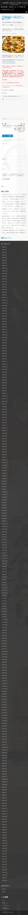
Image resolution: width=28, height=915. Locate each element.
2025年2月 (4, 295)
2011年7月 (4, 728)
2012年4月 (4, 704)
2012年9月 (4, 691)
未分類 (11, 24)
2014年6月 (4, 635)
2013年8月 (4, 662)
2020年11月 (5, 430)
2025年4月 (4, 289)
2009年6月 (4, 795)
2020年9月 (4, 436)
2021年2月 (4, 422)
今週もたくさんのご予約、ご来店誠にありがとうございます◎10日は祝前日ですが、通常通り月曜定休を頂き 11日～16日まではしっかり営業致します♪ (14, 204)
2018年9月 (4, 500)
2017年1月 (4, 553)
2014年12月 (5, 619)
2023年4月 (4, 353)
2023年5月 (4, 350)
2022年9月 (4, 372)
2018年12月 (5, 491)
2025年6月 (4, 284)
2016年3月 (4, 579)
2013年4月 (4, 672)
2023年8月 (4, 342)
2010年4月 (4, 768)
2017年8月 (4, 534)
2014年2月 (4, 646)
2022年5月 (4, 382)
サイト (3, 169)
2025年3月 (4, 292)
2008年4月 (4, 832)
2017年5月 (4, 542)
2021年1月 (4, 425)
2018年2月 (4, 518)
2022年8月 (4, 374)
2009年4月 (4, 800)
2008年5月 (4, 829)
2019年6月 (4, 476)
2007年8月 (4, 851)
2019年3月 (4, 483)
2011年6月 (4, 731)
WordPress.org (5, 908)
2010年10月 (5, 752)
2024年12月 (5, 300)
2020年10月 (5, 433)
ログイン (4, 900)
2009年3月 (4, 803)
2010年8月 (4, 758)
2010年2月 (4, 774)
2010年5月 (4, 766)
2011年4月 (4, 736)
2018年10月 (5, 497)
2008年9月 (4, 819)
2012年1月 (4, 712)
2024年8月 (4, 311)
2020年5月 (4, 446)
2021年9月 (4, 404)
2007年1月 (4, 867)
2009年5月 (4, 798)
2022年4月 (4, 385)
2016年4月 (4, 577)
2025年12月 (5, 268)
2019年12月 (5, 460)
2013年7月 (4, 664)
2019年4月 (4, 481)
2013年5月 (4, 670)
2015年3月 (4, 611)
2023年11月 (5, 334)
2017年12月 (5, 523)
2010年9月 (4, 755)
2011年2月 (4, 742)
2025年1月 (4, 297)
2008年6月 (4, 827)
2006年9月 (4, 877)
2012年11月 (5, 686)
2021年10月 (5, 401)
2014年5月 (4, 638)
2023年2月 (4, 358)
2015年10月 (5, 593)
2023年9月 (4, 340)
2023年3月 (4, 356)
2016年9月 (4, 563)
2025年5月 (4, 287)
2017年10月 (5, 529)
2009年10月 (5, 784)
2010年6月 (4, 763)
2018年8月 (4, 502)
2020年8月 (4, 438)
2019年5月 (4, 478)
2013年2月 (4, 678)
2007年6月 (4, 853)
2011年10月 (5, 720)
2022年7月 (4, 377)
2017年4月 (4, 545)
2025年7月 (4, 281)
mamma (19, 22)
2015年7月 (4, 601)
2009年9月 (4, 787)
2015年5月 (4, 606)
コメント (4, 143)
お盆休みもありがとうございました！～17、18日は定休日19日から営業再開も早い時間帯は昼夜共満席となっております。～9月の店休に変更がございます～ (14, 197)
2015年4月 (4, 609)
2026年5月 (4, 255)
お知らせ (4, 889)
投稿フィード (5, 902)
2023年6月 (4, 348)
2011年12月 (5, 715)
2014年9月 (4, 627)
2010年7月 (4, 760)
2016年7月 (4, 569)
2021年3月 (4, 420)
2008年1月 (4, 840)
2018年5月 (4, 510)
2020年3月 (4, 452)
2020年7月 (4, 441)
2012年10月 (5, 688)
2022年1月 (4, 393)
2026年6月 (4, 252)
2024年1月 (4, 329)
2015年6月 (4, 603)
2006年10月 (5, 875)
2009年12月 (5, 779)
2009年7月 (4, 792)
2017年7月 (4, 537)
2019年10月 (5, 465)
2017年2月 (4, 550)
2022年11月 (5, 366)
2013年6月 (4, 667)
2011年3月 (4, 739)
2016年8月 (4, 566)
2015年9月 (4, 595)
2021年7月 (4, 409)
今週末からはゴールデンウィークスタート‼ (7, 125)
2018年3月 (4, 515)
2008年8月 (4, 821)
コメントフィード (6, 905)
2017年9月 (4, 531)
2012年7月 (4, 696)
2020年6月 (4, 444)
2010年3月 (4, 771)
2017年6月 (4, 539)
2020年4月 (4, 449)
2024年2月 (4, 326)
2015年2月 (4, 614)
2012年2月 (4, 710)
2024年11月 (5, 303)
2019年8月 (4, 470)
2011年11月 (5, 718)
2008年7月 (4, 824)
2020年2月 (4, 454)
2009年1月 (4, 808)
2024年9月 (4, 308)
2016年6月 (4, 571)
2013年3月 (4, 675)
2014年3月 (4, 643)
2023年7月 (4, 345)
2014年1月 (4, 649)
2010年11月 (5, 750)
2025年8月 (4, 279)
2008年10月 (5, 816)
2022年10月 (5, 369)
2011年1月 (4, 744)
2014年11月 (5, 622)
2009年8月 (4, 790)
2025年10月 (5, 273)
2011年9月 (4, 723)
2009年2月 (4, 806)
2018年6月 (4, 507)
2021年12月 (5, 396)
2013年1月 (4, 680)
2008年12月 (5, 811)
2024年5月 (4, 319)
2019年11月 (5, 462)
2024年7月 (4, 313)
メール (4, 164)
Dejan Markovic (10, 912)
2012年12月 (5, 683)
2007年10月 (5, 848)
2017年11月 (5, 526)
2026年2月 (4, 263)
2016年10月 (5, 561)
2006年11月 (5, 872)
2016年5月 (4, 574)
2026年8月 (4, 247)
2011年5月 (4, 734)
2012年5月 (4, 702)
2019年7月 (4, 473)
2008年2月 (4, 837)
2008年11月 (5, 814)
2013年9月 (4, 659)
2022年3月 (4, 388)
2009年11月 (5, 782)
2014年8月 (4, 630)
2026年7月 (4, 249)
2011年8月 (4, 726)
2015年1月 (4, 617)
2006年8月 (4, 880)
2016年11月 (5, 558)
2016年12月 (5, 555)
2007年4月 (4, 859)
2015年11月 (5, 590)
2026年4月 (4, 257)
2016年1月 (4, 585)
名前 (3, 159)
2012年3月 (4, 707)
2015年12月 (5, 587)
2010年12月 (5, 747)
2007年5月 (4, 856)
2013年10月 (5, 657)
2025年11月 (5, 271)
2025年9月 (4, 276)
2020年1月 (4, 457)
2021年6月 (4, 412)
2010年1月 (4, 776)
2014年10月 (5, 625)
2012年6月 (4, 699)
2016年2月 (4, 582)
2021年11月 (5, 398)
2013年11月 (5, 654)
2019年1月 (4, 489)
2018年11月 (5, 494)
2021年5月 (4, 414)
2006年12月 (5, 869)
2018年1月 (4, 521)
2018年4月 (4, 513)
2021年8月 (4, 406)
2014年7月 (4, 633)
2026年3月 (4, 260)
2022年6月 (4, 380)
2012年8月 (4, 694)
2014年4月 (4, 640)
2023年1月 (4, 361)
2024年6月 (4, 316)
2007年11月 (5, 845)
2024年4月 (4, 321)
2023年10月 (5, 337)
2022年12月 (5, 364)
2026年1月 (4, 265)
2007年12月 (5, 843)
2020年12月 (5, 428)
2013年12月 (5, 651)
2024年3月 (4, 324)
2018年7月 (4, 505)
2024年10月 (5, 305)
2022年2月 (4, 390)
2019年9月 (4, 468)
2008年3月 (4, 835)
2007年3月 (4, 861)
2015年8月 (4, 598)
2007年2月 (4, 864)
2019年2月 (4, 486)
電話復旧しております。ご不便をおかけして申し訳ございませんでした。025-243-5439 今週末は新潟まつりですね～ (14, 211)
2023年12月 (5, 332)
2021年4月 (4, 417)
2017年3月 (4, 547)
